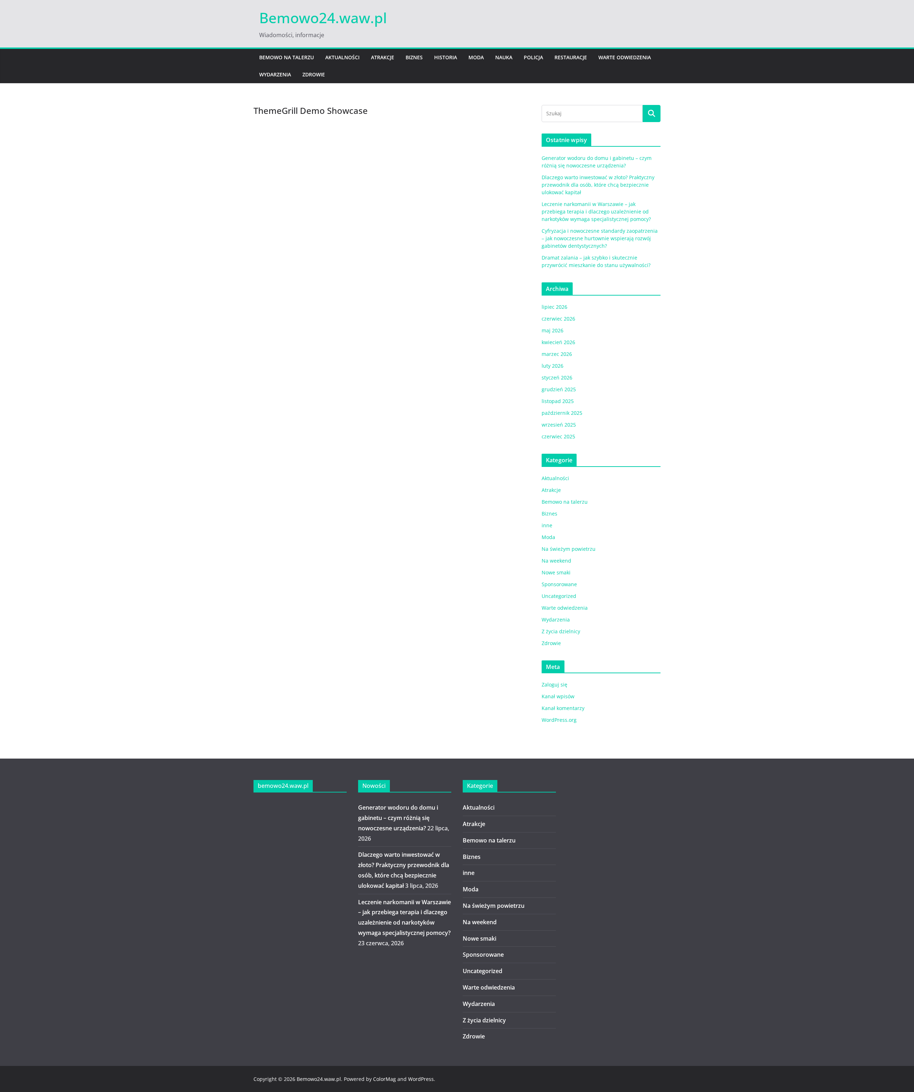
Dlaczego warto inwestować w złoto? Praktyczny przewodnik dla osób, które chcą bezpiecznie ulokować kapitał (598, 185)
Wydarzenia (275, 74)
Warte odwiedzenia (624, 57)
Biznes (414, 57)
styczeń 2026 (557, 377)
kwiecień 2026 (558, 342)
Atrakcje (382, 57)
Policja (533, 57)
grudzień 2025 (559, 389)
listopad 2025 (558, 401)
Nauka (503, 57)
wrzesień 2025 (559, 424)
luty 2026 (552, 365)
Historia (445, 57)
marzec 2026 (557, 354)
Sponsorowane (559, 584)
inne (547, 525)
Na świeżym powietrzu (569, 548)
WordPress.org (559, 719)
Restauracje (570, 57)
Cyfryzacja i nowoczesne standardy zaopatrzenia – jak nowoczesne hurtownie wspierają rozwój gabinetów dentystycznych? (600, 238)
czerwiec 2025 (558, 436)
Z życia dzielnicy (561, 631)
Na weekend (556, 560)
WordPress (421, 1079)
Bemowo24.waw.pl (323, 17)
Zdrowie (313, 74)
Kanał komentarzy (563, 708)
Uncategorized (559, 596)
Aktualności (342, 57)
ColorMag (384, 1079)
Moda (476, 57)
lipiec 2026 (554, 306)
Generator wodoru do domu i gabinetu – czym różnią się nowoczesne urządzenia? (398, 818)
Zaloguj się (554, 684)
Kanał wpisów (558, 696)
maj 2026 (552, 330)
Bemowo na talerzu (286, 57)
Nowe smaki (556, 572)
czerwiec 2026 (558, 318)
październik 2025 (562, 412)
